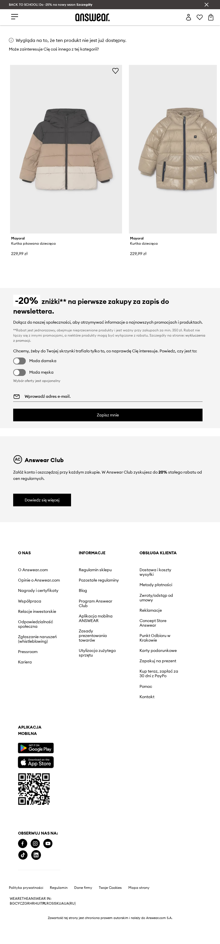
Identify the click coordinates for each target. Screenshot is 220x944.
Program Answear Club (95, 603)
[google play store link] (36, 748)
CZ (22, 903)
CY (17, 903)
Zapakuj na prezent (158, 660)
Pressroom (28, 651)
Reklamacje (151, 610)
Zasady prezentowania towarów (93, 635)
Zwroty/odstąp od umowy (156, 598)
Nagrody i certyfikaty (38, 590)
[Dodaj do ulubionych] (115, 70)
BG (12, 903)
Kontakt (147, 696)
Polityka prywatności (26, 888)
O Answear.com (33, 569)
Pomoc (146, 686)
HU (37, 903)
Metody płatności (156, 584)
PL (44, 903)
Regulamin (59, 888)
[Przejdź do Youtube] (47, 844)
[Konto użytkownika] (188, 17)
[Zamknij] (206, 4)
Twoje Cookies (110, 888)
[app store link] (36, 761)
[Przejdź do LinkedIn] (36, 855)
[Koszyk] (210, 17)
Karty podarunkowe (158, 650)
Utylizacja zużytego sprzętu (97, 653)
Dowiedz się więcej (42, 500)
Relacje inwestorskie (37, 611)
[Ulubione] (199, 17)
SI (53, 903)
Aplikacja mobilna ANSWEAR (96, 618)
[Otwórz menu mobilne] (14, 17)
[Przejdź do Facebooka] (22, 844)
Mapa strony (139, 888)
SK (56, 903)
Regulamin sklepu (95, 569)
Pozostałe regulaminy (99, 580)
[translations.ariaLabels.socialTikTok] (23, 855)
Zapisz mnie (108, 415)
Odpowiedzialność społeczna (35, 624)
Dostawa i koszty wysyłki (155, 572)
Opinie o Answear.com (39, 580)
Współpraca (29, 601)
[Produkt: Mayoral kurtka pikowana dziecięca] (66, 149)
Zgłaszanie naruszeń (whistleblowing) (37, 639)
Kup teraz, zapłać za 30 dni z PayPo (159, 673)
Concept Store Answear (153, 623)
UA (61, 903)
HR (32, 903)
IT (41, 903)
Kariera (25, 662)
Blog (83, 590)
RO (49, 903)
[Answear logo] (92, 17)
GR (27, 903)
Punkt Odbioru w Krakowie (155, 638)
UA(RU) (70, 903)
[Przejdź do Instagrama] (35, 844)
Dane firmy (83, 888)
